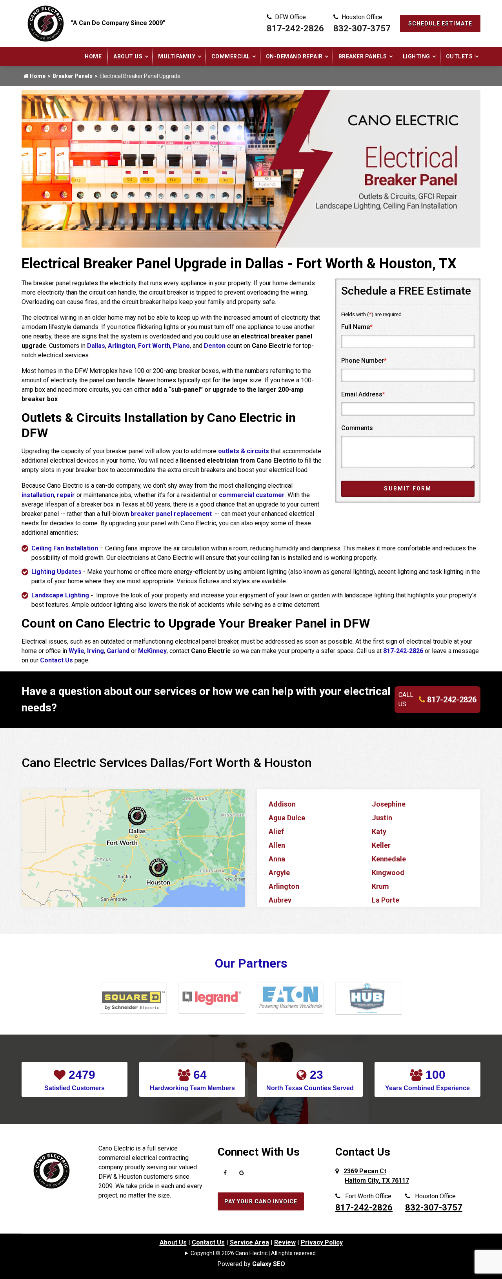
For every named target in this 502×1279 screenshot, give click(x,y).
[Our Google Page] (241, 1175)
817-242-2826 (295, 28)
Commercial (230, 56)
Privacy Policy (322, 1242)
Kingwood (388, 872)
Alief (276, 831)
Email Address (363, 394)
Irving (95, 651)
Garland (118, 651)
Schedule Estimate (440, 23)
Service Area (249, 1242)
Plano (181, 345)
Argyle (279, 872)
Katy (379, 831)
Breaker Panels (362, 56)
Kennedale (389, 859)
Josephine (389, 804)
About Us (127, 56)
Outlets (459, 56)
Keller (381, 845)
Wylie (76, 651)
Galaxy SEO (268, 1264)
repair (66, 495)
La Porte (385, 900)
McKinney (152, 651)
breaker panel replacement (172, 513)
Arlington (121, 345)
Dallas (96, 345)
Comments (357, 428)
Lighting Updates (56, 571)
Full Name (357, 327)
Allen (277, 845)
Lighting (416, 56)
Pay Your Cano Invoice (260, 1201)
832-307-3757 (362, 28)
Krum (380, 886)
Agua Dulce (287, 818)
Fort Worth (154, 345)
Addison (282, 804)
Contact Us (56, 660)
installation (38, 495)
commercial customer (252, 495)
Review (285, 1242)
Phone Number (364, 360)
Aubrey (280, 900)
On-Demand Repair (294, 56)
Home (93, 56)
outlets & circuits (243, 451)
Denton (215, 345)
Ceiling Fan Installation (64, 548)
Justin (382, 818)
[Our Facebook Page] (225, 1175)
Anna (277, 859)
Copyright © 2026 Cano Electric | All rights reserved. (254, 1253)
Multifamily (177, 56)
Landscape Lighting (60, 595)
